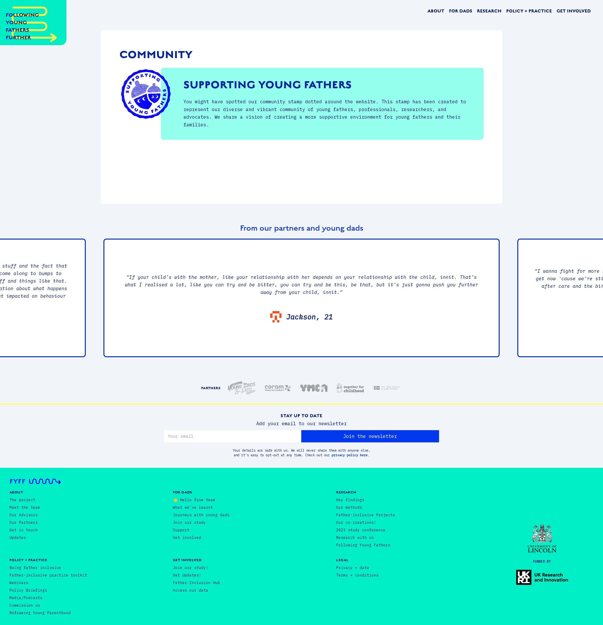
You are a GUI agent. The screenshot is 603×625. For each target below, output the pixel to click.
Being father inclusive (35, 567)
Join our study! (190, 567)
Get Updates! (187, 575)
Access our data (190, 590)
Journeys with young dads (201, 515)
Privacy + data (352, 567)
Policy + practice (529, 11)
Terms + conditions (357, 575)
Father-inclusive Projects (365, 515)
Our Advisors (23, 515)
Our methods (349, 507)
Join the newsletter (370, 436)
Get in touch (23, 530)
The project (22, 499)
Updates (17, 537)
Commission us (24, 605)
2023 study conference (361, 530)
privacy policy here (349, 455)
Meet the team (24, 507)
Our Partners (23, 522)
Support (181, 530)
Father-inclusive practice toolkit (48, 575)
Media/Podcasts (25, 597)
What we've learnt (193, 507)
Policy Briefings (28, 590)
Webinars (18, 582)
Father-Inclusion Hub (196, 582)
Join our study (189, 522)
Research (489, 11)
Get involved (574, 11)
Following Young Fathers (363, 545)
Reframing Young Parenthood (40, 612)
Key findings (350, 499)
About (436, 11)
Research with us (355, 537)
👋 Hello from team (194, 499)
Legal (342, 560)
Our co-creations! (356, 522)
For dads (460, 11)
